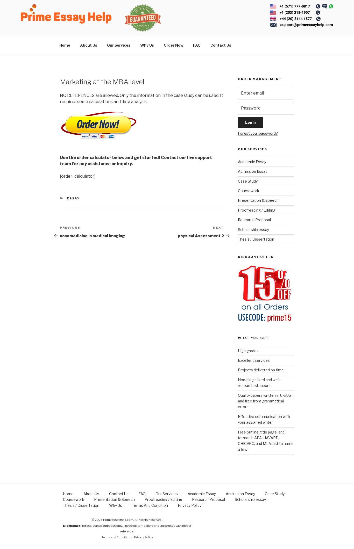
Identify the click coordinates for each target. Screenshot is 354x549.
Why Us (147, 45)
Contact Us (220, 45)
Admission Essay (252, 171)
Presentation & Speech (258, 200)
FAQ (197, 45)
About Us (88, 45)
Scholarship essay (253, 229)
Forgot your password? (258, 133)
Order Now (173, 45)
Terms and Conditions (117, 537)
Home (64, 45)
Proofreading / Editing (256, 210)
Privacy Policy (189, 505)
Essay (73, 198)
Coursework (248, 191)
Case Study (248, 181)
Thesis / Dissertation (256, 239)
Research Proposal (254, 220)
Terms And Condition (150, 505)
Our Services (118, 45)
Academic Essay (252, 162)
